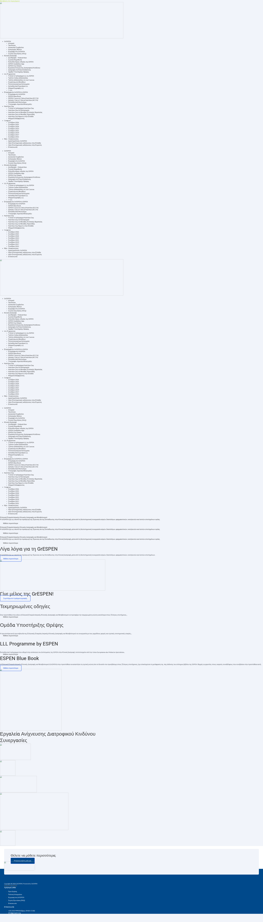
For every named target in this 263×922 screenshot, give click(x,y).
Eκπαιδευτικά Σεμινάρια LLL (18, 86)
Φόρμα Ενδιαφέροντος (16, 118)
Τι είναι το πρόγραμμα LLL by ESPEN (21, 76)
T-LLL (10, 90)
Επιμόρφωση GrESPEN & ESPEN (16, 92)
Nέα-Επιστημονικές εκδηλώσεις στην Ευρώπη (25, 145)
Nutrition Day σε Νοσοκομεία (18, 110)
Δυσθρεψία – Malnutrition (17, 58)
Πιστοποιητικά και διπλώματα (18, 84)
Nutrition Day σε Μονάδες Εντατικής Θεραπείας (25, 112)
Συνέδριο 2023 (13, 129)
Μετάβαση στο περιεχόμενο (10, 1)
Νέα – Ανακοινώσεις (11, 139)
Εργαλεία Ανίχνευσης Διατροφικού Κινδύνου (24, 68)
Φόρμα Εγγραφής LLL (16, 88)
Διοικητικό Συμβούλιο (16, 47)
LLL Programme (9, 74)
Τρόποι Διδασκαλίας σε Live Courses (21, 80)
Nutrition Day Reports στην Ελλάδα (20, 116)
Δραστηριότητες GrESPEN (17, 141)
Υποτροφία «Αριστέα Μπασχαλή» (20, 104)
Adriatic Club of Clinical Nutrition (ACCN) (23, 100)
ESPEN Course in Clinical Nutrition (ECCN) (23, 98)
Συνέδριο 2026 (13, 122)
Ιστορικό (11, 43)
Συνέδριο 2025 (13, 124)
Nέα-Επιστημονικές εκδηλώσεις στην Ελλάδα (24, 143)
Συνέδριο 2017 (13, 135)
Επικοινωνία (12, 147)
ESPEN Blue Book (14, 96)
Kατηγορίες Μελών (15, 49)
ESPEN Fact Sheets (15, 66)
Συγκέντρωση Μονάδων (17, 82)
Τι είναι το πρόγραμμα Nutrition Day (21, 108)
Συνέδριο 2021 (13, 131)
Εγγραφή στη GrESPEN (16, 51)
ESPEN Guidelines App (16, 64)
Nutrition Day (9, 106)
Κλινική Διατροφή (10, 56)
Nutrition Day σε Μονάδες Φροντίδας (21, 114)
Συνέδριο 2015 (13, 137)
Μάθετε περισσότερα (10, 617)
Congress (7, 120)
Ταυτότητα (12, 45)
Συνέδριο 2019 (13, 133)
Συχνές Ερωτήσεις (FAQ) (17, 54)
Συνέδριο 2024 (13, 126)
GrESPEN (7, 41)
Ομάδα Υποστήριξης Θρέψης (18, 72)
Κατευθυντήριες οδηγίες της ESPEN (20, 62)
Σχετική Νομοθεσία (15, 60)
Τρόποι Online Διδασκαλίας (18, 78)
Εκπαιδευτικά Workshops (17, 102)
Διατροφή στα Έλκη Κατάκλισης (19, 70)
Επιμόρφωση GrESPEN (16, 94)
